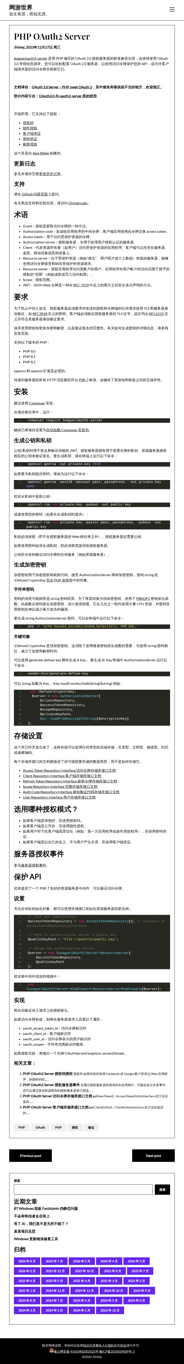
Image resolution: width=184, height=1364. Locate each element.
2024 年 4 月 (136, 1300)
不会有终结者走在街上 (32, 1216)
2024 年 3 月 (27, 1310)
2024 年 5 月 (109, 1300)
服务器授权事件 (33, 865)
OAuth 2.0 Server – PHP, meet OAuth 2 (62, 87)
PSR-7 (83, 380)
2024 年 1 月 (81, 1310)
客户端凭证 (32, 133)
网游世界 (21, 7)
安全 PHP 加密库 (59, 580)
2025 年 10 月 (84, 1271)
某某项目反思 (24, 1231)
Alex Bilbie (41, 153)
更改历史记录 (50, 173)
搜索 (17, 1180)
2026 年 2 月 (27, 1271)
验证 (91, 1127)
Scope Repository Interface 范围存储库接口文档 (60, 786)
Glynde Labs (78, 203)
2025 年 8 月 (112, 1271)
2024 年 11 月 (84, 1290)
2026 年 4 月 (109, 1261)
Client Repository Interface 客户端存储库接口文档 (62, 776)
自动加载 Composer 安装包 (67, 430)
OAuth (40, 1127)
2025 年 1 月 (27, 1290)
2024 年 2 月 (54, 1310)
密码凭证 (30, 139)
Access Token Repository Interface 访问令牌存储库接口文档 (69, 770)
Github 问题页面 (35, 194)
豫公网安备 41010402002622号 (76, 1351)
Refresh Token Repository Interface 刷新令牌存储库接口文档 (70, 781)
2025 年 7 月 (140, 1271)
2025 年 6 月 (27, 1281)
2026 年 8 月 (27, 1261)
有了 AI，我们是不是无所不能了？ (41, 1223)
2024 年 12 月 (55, 1290)
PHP (21, 1127)
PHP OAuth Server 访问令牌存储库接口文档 (57, 1096)
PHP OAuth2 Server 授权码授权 (48, 1073)
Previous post (30, 1155)
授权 (75, 1127)
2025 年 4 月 (81, 1281)
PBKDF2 (143, 598)
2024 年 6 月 (81, 1300)
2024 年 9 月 (142, 1290)
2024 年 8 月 (27, 1300)
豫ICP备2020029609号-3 (117, 1351)
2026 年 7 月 (54, 1261)
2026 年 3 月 (136, 1261)
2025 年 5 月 (54, 1281)
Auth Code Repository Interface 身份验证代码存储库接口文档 (71, 792)
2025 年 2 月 (136, 1281)
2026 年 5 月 (81, 1261)
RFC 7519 (81, 285)
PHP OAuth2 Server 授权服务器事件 (51, 1085)
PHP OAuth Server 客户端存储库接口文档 (56, 1107)
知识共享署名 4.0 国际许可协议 (104, 1345)
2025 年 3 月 (109, 1281)
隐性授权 (30, 128)
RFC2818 (40, 313)
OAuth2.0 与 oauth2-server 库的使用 (68, 96)
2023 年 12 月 (110, 1310)
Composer (37, 403)
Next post (153, 1155)
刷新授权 (30, 144)
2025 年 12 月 (55, 1271)
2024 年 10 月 (113, 1290)
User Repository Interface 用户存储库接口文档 (59, 797)
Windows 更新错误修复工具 (36, 1239)
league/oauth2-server (30, 58)
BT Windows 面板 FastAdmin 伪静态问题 (46, 1208)
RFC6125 (156, 313)
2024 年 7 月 (54, 1300)
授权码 (28, 123)
